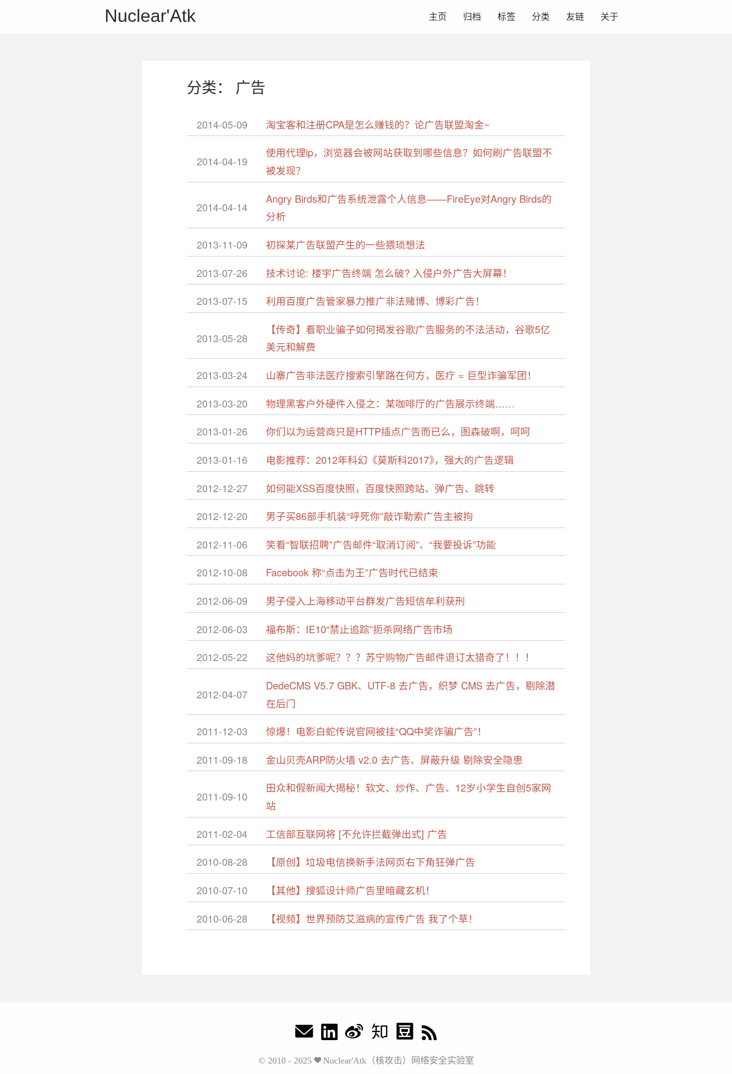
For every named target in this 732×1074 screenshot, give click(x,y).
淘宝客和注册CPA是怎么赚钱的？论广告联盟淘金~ (378, 124)
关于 (609, 17)
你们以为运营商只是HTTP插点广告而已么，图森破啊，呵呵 (398, 431)
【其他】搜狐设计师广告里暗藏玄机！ (350, 890)
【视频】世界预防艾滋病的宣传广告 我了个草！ (372, 918)
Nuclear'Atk (150, 15)
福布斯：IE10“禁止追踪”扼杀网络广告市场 (359, 629)
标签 (506, 17)
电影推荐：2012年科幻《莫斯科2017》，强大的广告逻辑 (390, 459)
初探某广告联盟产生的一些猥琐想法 (345, 244)
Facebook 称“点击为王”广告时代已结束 (352, 572)
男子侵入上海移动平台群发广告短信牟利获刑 (365, 600)
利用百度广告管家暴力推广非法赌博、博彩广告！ (375, 300)
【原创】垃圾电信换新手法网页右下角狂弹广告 (370, 861)
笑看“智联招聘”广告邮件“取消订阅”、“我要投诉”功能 (381, 544)
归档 (472, 17)
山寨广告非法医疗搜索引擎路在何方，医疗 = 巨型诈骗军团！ (401, 375)
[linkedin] (329, 1034)
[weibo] (354, 1034)
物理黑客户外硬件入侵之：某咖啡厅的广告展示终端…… (390, 403)
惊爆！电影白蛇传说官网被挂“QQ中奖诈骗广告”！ (376, 731)
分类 (541, 17)
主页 (438, 17)
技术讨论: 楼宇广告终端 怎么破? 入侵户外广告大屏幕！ (389, 273)
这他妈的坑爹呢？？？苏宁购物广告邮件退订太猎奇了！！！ (400, 657)
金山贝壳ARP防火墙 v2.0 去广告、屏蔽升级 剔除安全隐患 (394, 759)
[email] (304, 1034)
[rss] (429, 1034)
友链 (575, 17)
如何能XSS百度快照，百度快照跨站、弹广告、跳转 (380, 488)
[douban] (405, 1034)
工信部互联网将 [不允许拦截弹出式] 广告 (356, 833)
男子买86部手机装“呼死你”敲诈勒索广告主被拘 (369, 516)
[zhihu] (379, 1034)
